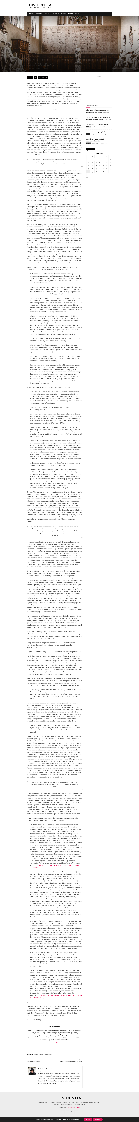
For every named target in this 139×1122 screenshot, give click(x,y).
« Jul (87, 177)
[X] (31, 77)
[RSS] (67, 1112)
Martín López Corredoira (35, 68)
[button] (110, 14)
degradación (48, 1054)
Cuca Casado (95, 126)
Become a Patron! (54, 1043)
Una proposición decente (33, 1061)
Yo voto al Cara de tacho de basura (98, 117)
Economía (89, 143)
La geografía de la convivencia (97, 124)
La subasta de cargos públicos (96, 132)
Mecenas (70, 13)
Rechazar (97, 1119)
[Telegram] (46, 77)
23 (110, 169)
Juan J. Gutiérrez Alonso (96, 134)
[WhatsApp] (35, 77)
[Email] (43, 77)
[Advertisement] (83, 5)
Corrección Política (41, 18)
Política (47, 13)
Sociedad (55, 13)
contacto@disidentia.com (73, 1107)
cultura (41, 1054)
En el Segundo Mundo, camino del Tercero (71, 1061)
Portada (31, 13)
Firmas (77, 13)
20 (99, 169)
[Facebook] (28, 77)
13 (99, 165)
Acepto (88, 1119)
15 (106, 165)
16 (110, 165)
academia (36, 1054)
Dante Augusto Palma (98, 119)
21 (103, 169)
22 (106, 169)
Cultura (63, 13)
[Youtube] (39, 1086)
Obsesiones (39, 13)
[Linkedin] (39, 77)
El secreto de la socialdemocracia (97, 110)
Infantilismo (89, 119)
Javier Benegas (98, 112)
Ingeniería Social (90, 112)
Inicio (28, 18)
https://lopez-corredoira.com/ (44, 1071)
